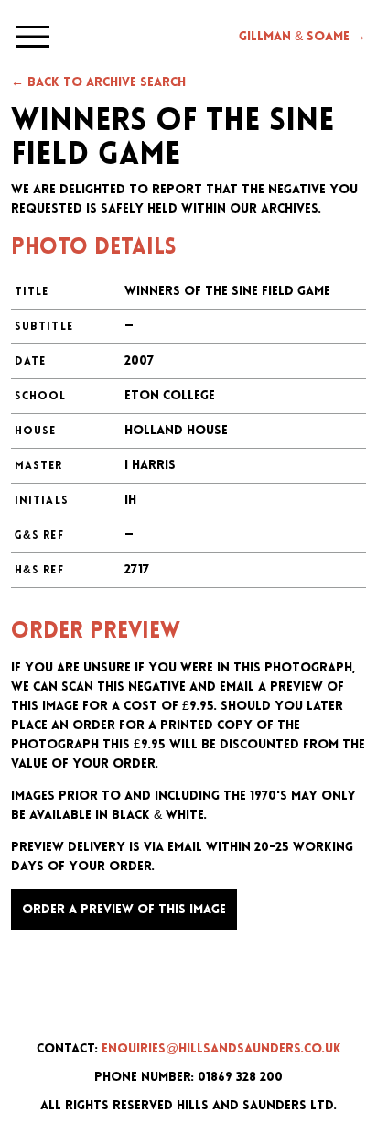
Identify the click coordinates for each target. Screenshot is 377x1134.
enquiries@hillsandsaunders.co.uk (221, 1049)
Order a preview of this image (124, 910)
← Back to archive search (98, 83)
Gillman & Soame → (302, 37)
